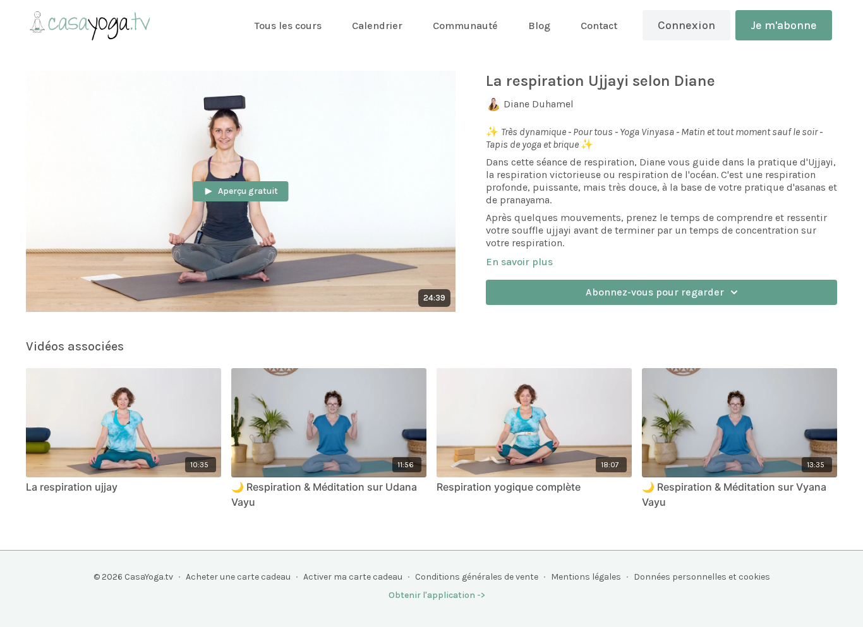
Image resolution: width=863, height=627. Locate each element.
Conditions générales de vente (476, 576)
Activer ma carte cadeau (352, 576)
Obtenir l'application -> (437, 595)
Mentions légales (586, 576)
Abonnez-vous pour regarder (655, 292)
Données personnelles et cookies (702, 576)
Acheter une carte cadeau (238, 576)
